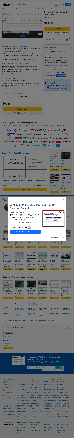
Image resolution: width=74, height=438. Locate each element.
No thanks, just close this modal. (57, 237)
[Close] (63, 199)
